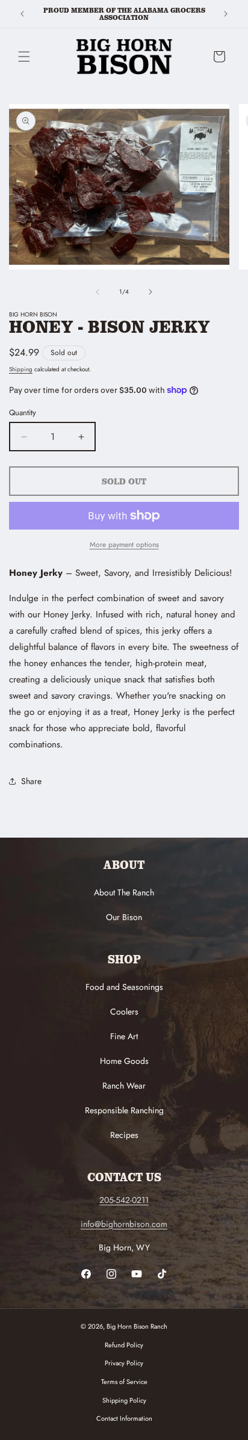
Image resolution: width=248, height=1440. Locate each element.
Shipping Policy (124, 1400)
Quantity (22, 412)
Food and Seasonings (124, 987)
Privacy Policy (124, 1363)
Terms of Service (124, 1381)
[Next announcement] (225, 14)
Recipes (124, 1135)
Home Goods (124, 1061)
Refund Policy (124, 1345)
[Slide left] (97, 292)
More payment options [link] (124, 544)
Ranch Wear (124, 1086)
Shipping (21, 369)
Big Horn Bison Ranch (137, 1326)
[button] (24, 56)
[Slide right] (150, 292)
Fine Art (124, 1036)
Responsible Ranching (124, 1110)
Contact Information (124, 1418)
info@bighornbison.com (124, 1224)
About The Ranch (124, 892)
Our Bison (124, 917)
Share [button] (31, 781)
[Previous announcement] (22, 14)
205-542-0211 (124, 1200)
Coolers (124, 1012)
